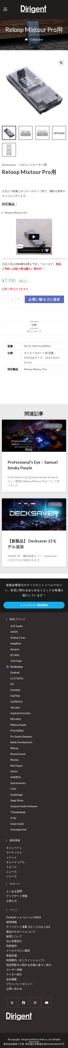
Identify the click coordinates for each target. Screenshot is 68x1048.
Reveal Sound (17, 753)
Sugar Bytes (16, 800)
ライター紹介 (14, 974)
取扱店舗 (11, 955)
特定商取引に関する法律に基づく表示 (28, 964)
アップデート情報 (16, 895)
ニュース (11, 871)
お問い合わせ (14, 988)
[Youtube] (46, 1002)
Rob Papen (16, 765)
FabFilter (15, 695)
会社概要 (11, 979)
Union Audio (17, 823)
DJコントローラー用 (34, 164)
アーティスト (14, 852)
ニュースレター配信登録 (34, 605)
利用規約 (11, 945)
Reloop (14, 748)
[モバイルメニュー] (5, 9)
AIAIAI (14, 631)
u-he (13, 817)
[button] (61, 63)
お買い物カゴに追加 (44, 299)
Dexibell (14, 672)
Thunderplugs (18, 812)
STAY (13, 788)
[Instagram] (35, 1002)
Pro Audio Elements (21, 736)
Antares (14, 649)
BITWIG (14, 655)
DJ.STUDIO (16, 678)
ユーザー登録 (14, 969)
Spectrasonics (18, 783)
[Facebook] (23, 1002)
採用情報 (11, 922)
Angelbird (15, 643)
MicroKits (15, 719)
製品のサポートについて (20, 931)
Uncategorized (18, 829)
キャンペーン (14, 847)
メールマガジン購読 (18, 950)
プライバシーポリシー (19, 983)
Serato (14, 771)
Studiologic (16, 794)
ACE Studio (16, 626)
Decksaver (37, 39)
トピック (11, 866)
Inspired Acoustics (20, 713)
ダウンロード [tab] (34, 331)
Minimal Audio (18, 724)
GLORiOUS (16, 701)
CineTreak (16, 660)
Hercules (15, 707)
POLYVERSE (17, 730)
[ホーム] (26, 39)
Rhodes (14, 759)
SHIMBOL (15, 777)
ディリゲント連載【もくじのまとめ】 (28, 926)
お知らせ (11, 900)
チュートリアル (15, 862)
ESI (12, 684)
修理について (14, 936)
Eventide (15, 689)
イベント (11, 857)
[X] (12, 1002)
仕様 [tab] (34, 324)
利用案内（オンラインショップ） (26, 960)
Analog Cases (17, 637)
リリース (11, 876)
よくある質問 (14, 891)
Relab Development (21, 742)
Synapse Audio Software (23, 806)
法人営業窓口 (14, 941)
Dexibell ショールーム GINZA (23, 917)
